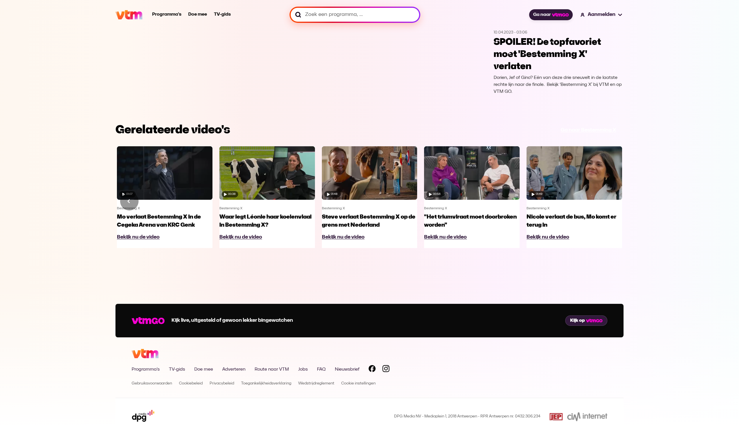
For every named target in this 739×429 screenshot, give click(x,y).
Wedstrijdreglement (316, 383)
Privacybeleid (222, 383)
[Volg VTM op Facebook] (372, 369)
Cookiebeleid (191, 383)
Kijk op (577, 320)
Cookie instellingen (358, 383)
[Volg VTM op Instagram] (385, 369)
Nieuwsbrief (347, 369)
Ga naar (542, 14)
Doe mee (197, 14)
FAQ (321, 369)
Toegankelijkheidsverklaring (266, 383)
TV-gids (222, 14)
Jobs (303, 369)
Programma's (166, 14)
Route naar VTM (272, 369)
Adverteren (233, 369)
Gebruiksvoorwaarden (152, 383)
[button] (602, 14)
